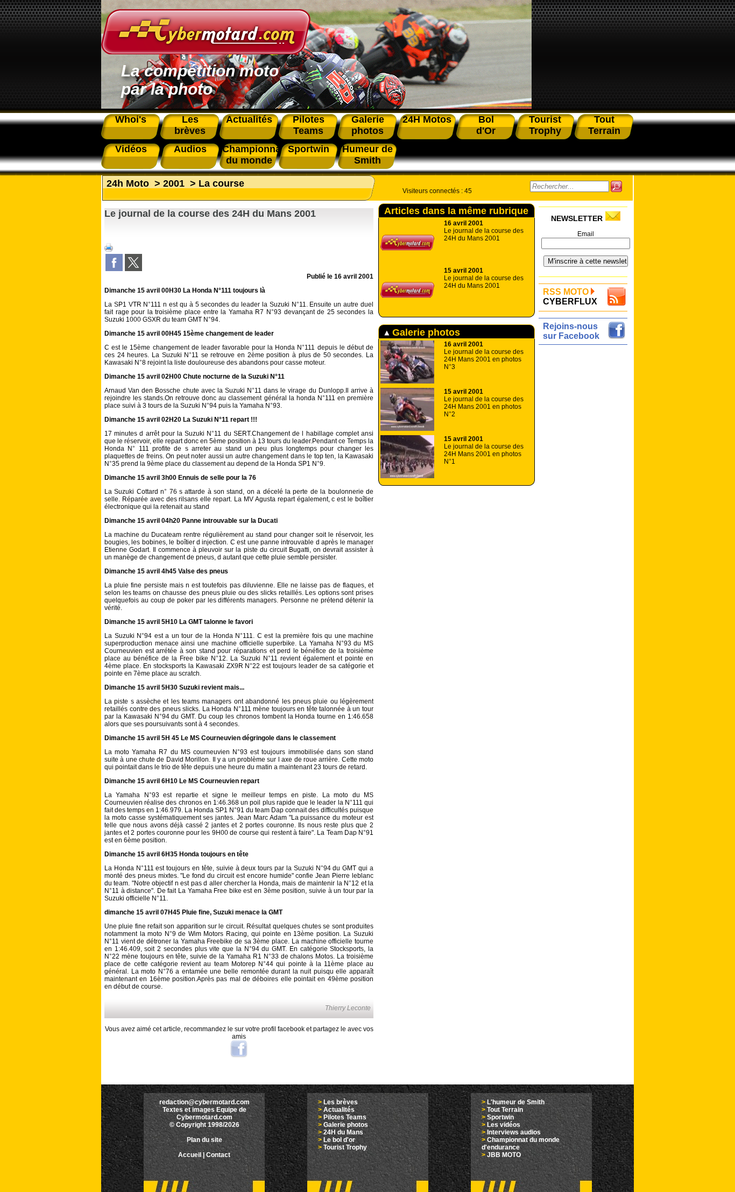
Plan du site (204, 1140)
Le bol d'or (339, 1140)
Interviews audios (514, 1132)
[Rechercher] (616, 186)
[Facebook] (114, 269)
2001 (174, 183)
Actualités (339, 1109)
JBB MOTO (504, 1155)
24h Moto (128, 183)
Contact (218, 1155)
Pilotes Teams (344, 1117)
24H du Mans (343, 1132)
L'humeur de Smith (516, 1102)
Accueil (189, 1155)
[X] (133, 269)
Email (585, 234)
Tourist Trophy (345, 1147)
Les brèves (340, 1102)
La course (221, 183)
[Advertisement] (586, 509)
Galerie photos (425, 332)
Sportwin (500, 1117)
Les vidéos (503, 1125)
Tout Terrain (505, 1109)
